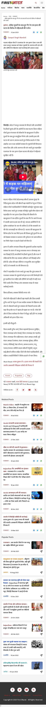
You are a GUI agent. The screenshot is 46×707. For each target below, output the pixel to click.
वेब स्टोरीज (37, 8)
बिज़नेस (17, 8)
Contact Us (27, 695)
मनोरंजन (9, 8)
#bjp (28, 375)
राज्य (10, 16)
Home (3, 8)
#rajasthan (18, 375)
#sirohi (7, 375)
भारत (22, 8)
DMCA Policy (17, 695)
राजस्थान (15, 16)
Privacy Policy (37, 695)
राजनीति (29, 8)
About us (7, 695)
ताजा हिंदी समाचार (22, 381)
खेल (43, 8)
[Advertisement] (23, 96)
